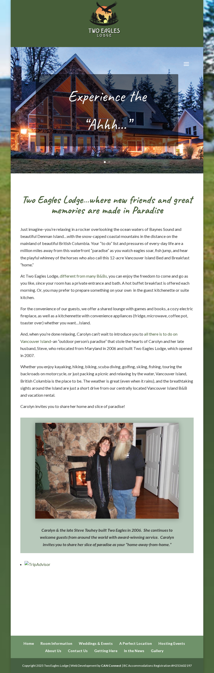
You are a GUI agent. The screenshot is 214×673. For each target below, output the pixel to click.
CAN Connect (111, 666)
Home (28, 643)
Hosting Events (171, 643)
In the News (134, 650)
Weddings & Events (96, 643)
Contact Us (78, 650)
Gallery (157, 650)
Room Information (56, 643)
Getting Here (105, 650)
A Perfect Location (135, 643)
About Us (53, 650)
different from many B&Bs (83, 275)
